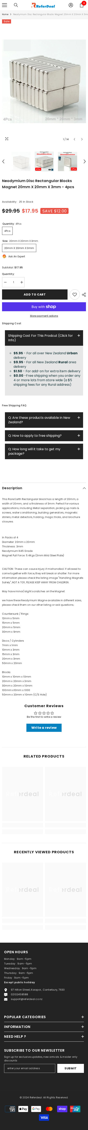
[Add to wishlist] (75, 294)
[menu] (4, 5)
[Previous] (74, 139)
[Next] (82, 139)
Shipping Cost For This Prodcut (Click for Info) (40, 337)
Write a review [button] (44, 727)
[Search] (16, 5)
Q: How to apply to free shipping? (35, 435)
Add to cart (34, 294)
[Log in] (70, 5)
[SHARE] (83, 295)
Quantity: (8, 274)
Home (5, 14)
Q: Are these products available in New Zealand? (39, 419)
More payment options (44, 316)
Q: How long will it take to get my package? (34, 451)
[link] (22, 825)
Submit (70, 1068)
